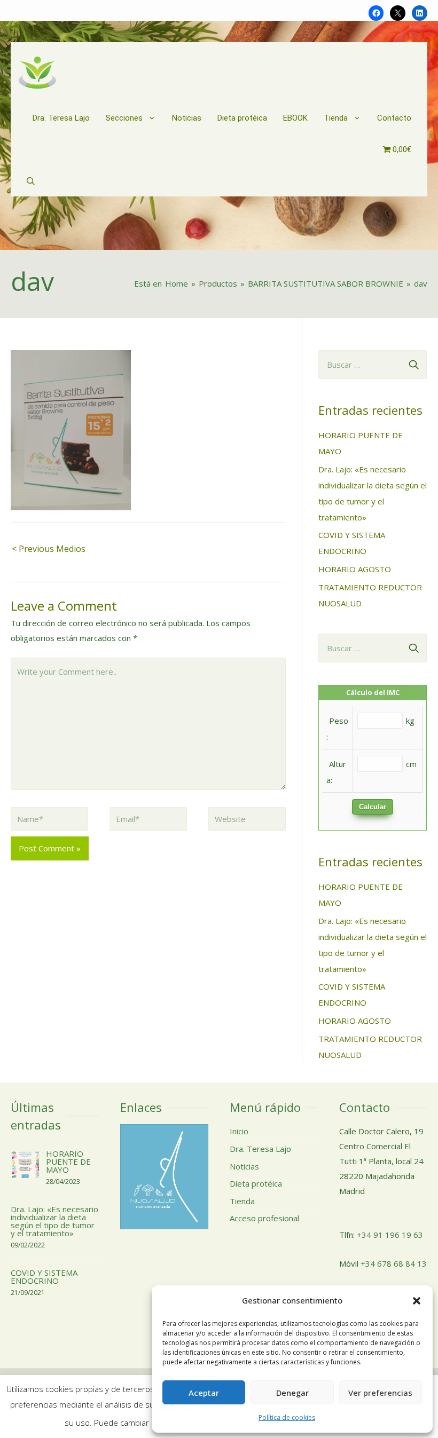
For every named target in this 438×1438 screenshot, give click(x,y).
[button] (416, 1300)
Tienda (242, 1201)
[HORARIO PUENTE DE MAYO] (26, 1163)
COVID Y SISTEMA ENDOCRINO (44, 1276)
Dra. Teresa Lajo (260, 1148)
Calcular (372, 807)
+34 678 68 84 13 (394, 1263)
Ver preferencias (380, 1392)
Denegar (292, 1392)
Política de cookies (287, 1417)
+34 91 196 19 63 (390, 1234)
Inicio (239, 1131)
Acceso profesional (264, 1218)
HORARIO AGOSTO (354, 569)
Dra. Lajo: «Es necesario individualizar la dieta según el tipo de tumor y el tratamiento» (54, 1221)
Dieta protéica (256, 1183)
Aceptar (204, 1392)
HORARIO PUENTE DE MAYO (68, 1161)
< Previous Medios (48, 549)
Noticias (244, 1166)
